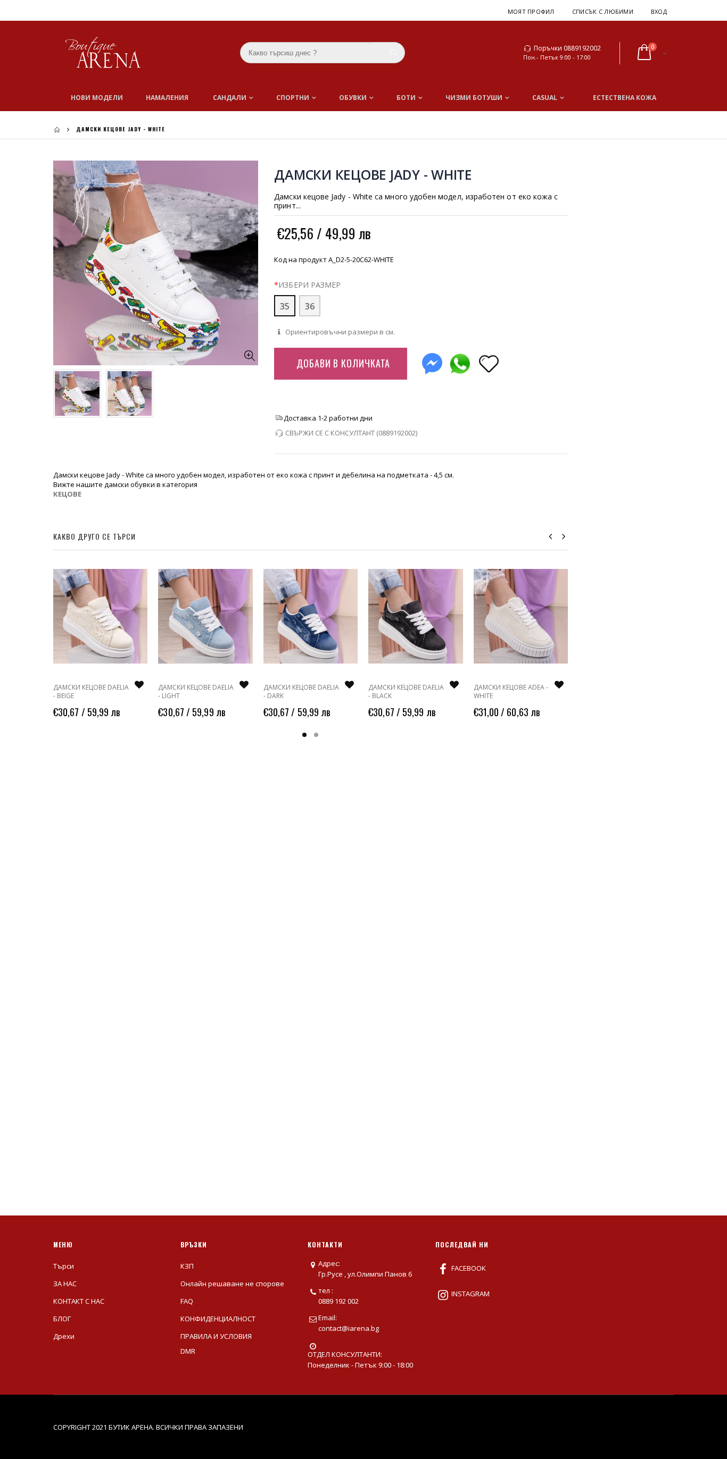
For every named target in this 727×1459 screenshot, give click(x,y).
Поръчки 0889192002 (567, 48)
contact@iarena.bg (348, 1328)
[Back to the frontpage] (57, 129)
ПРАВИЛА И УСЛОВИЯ (216, 1336)
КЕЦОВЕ (67, 494)
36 (310, 306)
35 (285, 306)
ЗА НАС (65, 1283)
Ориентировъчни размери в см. (339, 332)
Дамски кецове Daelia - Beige (91, 691)
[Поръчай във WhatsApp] (460, 361)
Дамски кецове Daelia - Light (196, 691)
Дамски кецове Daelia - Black (406, 691)
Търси (63, 1266)
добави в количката (343, 363)
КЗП (187, 1266)
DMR (187, 1351)
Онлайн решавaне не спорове (232, 1283)
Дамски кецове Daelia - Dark (301, 691)
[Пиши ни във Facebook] (432, 361)
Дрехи (64, 1336)
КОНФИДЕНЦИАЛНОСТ (217, 1318)
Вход (659, 11)
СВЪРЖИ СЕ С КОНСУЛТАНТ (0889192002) (351, 433)
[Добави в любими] (488, 363)
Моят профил (531, 11)
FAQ (186, 1301)
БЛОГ (62, 1318)
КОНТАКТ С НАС (78, 1301)
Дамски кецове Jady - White (373, 174)
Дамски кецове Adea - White (511, 691)
